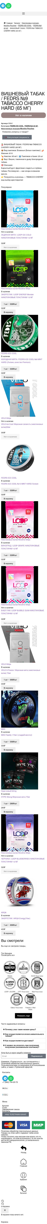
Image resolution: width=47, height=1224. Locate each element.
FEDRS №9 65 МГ (31, 126)
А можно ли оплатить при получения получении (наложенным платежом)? (22, 1046)
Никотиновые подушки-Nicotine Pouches (17, 128)
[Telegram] (3, 6)
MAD (3, 729)
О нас (4, 1107)
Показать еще (23, 1015)
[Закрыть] (5, 1210)
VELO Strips (6, 418)
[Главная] (23, 1161)
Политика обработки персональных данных (19, 1131)
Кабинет (23, 1179)
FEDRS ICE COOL (24, 25)
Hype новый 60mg (8, 791)
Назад (23, 1152)
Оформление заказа (11, 1109)
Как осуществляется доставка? (19, 1040)
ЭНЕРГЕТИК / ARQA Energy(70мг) (15, 918)
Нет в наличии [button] (10, 247)
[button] (23, 14)
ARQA (3, 912)
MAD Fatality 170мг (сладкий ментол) (16, 735)
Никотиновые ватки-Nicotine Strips (15, 228)
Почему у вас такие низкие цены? (20, 1029)
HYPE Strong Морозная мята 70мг (15, 797)
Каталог (17, 23)
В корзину (8, 312)
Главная (9, 23)
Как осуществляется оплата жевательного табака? (24, 1035)
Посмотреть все (8, 955)
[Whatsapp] (8, 6)
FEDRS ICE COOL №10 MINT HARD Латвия (19, 483)
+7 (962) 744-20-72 (10, 1082)
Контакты (6, 1111)
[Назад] (23, 1148)
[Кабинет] (23, 1175)
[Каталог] (23, 1189)
